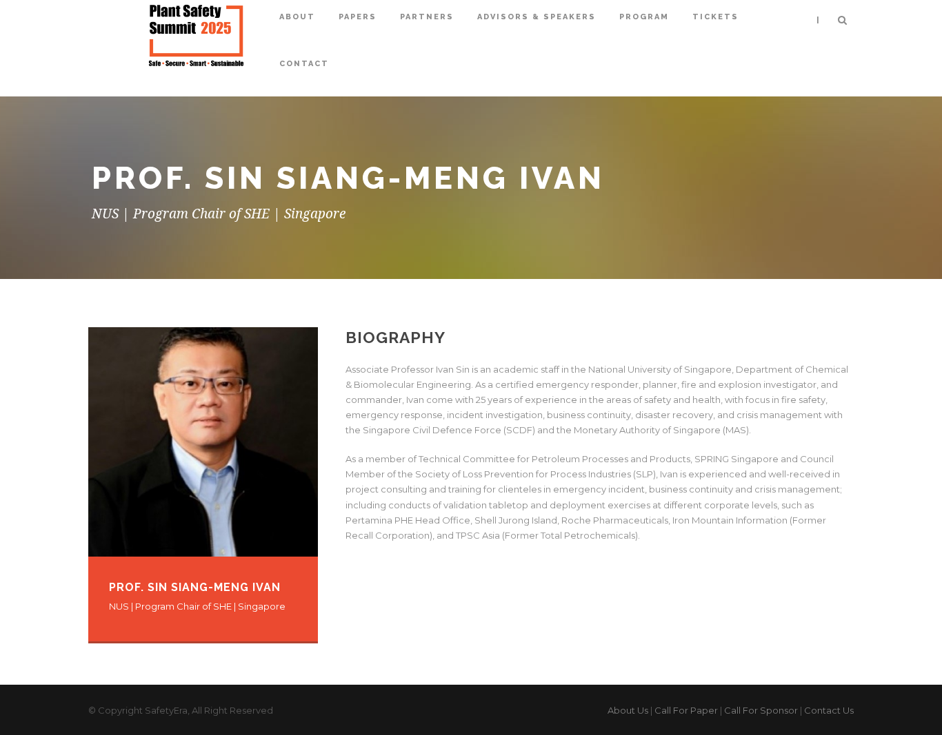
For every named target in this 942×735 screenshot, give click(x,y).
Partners (427, 16)
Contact (304, 63)
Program (644, 16)
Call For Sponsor (761, 710)
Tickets (715, 16)
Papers (358, 16)
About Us (628, 710)
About (297, 16)
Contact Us (829, 710)
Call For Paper (686, 710)
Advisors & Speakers (536, 16)
